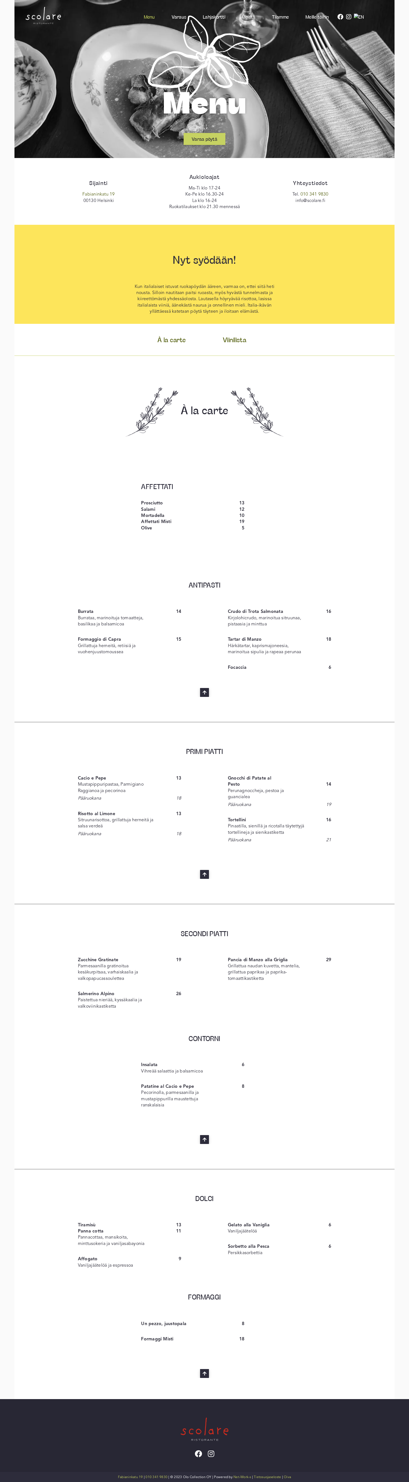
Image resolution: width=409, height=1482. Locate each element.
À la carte (171, 340)
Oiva (287, 1477)
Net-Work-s (242, 1477)
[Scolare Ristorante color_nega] (204, 1410)
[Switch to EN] (360, 17)
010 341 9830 (314, 194)
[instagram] (211, 1453)
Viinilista (234, 340)
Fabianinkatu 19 (98, 194)
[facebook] (198, 1453)
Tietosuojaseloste (267, 1477)
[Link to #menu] (204, 692)
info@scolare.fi (310, 200)
